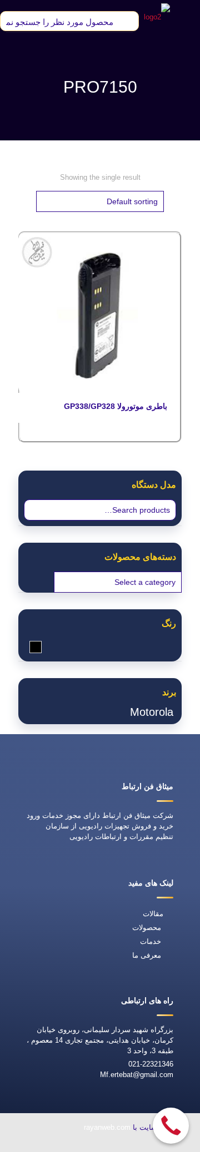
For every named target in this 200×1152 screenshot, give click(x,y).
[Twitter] (92, 1144)
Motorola (151, 712)
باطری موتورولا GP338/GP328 (115, 406)
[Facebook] (117, 1144)
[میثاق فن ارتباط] (157, 17)
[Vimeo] (66, 1144)
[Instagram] (40, 1144)
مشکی (29, 647)
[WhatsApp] (143, 1144)
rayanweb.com (107, 1127)
